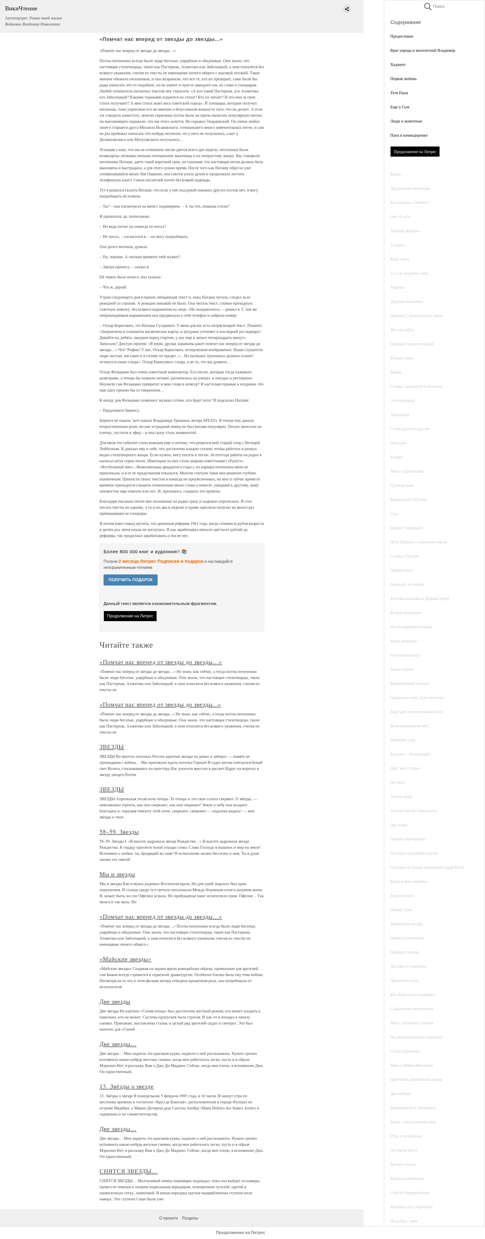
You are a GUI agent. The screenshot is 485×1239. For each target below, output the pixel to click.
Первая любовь (403, 78)
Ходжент (398, 64)
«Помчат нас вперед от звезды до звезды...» (160, 704)
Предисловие (401, 36)
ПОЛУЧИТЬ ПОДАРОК (131, 580)
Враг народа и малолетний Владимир (422, 50)
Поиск (433, 6)
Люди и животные (406, 121)
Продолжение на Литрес (415, 151)
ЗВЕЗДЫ (112, 747)
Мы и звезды (117, 874)
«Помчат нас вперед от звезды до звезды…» (161, 662)
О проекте (168, 1218)
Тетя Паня (399, 92)
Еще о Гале (399, 106)
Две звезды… (118, 1044)
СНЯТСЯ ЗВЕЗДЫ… (129, 1171)
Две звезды (115, 1001)
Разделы (190, 1218)
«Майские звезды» (125, 959)
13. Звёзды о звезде (127, 1086)
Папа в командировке (409, 135)
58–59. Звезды (119, 832)
